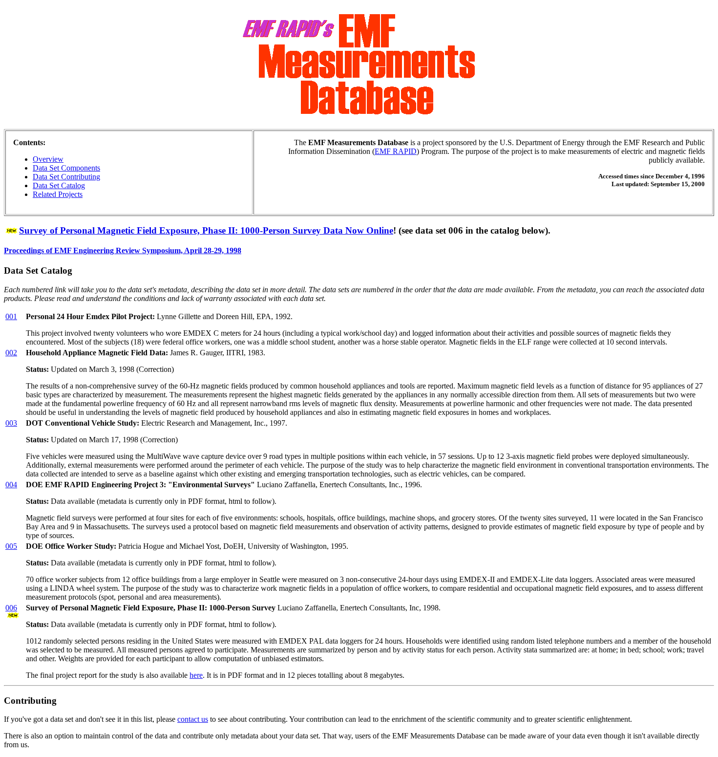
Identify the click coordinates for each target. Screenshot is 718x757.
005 (11, 546)
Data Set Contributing (66, 177)
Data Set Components (66, 168)
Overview (48, 159)
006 (11, 608)
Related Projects (58, 194)
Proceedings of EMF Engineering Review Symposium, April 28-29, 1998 (122, 250)
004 (11, 484)
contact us (192, 719)
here (196, 675)
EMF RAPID (396, 151)
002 (11, 352)
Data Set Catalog (59, 185)
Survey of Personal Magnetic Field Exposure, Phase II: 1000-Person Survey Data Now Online (206, 230)
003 (11, 423)
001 (11, 316)
